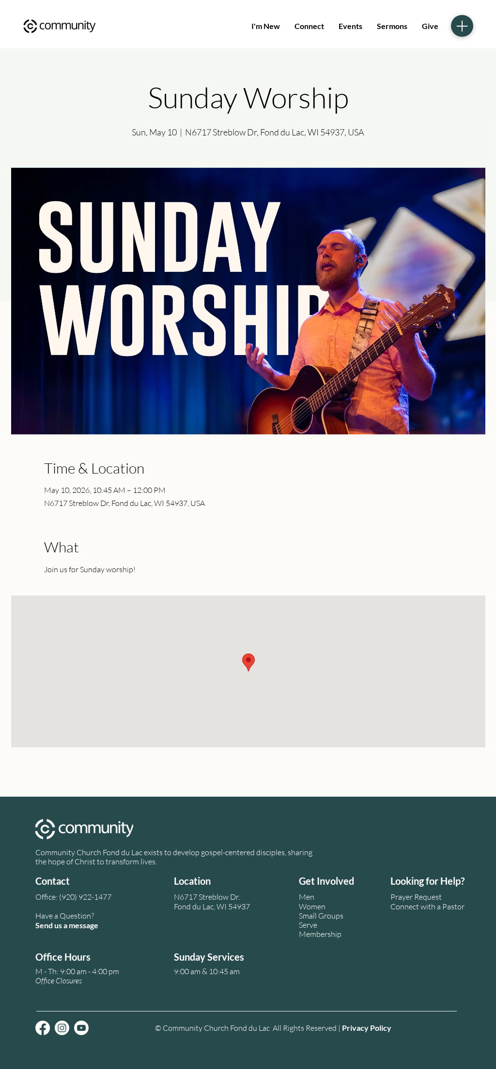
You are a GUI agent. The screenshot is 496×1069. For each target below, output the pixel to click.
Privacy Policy (366, 1027)
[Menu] (462, 26)
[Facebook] (42, 1028)
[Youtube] (81, 1028)
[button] (58, 980)
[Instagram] (62, 1028)
